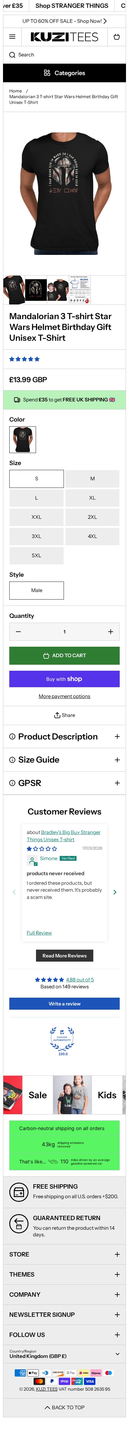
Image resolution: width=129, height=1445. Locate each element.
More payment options (64, 696)
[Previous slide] (14, 892)
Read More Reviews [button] (65, 956)
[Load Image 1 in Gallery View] (14, 290)
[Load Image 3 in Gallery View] (58, 290)
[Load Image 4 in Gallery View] (80, 290)
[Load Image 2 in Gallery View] (36, 290)
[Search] (9, 55)
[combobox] (64, 55)
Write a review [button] (65, 1004)
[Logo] (64, 37)
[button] (117, 37)
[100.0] (62, 1039)
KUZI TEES (47, 1389)
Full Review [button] (39, 933)
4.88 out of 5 (80, 980)
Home (15, 91)
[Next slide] (115, 892)
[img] (42, 849)
